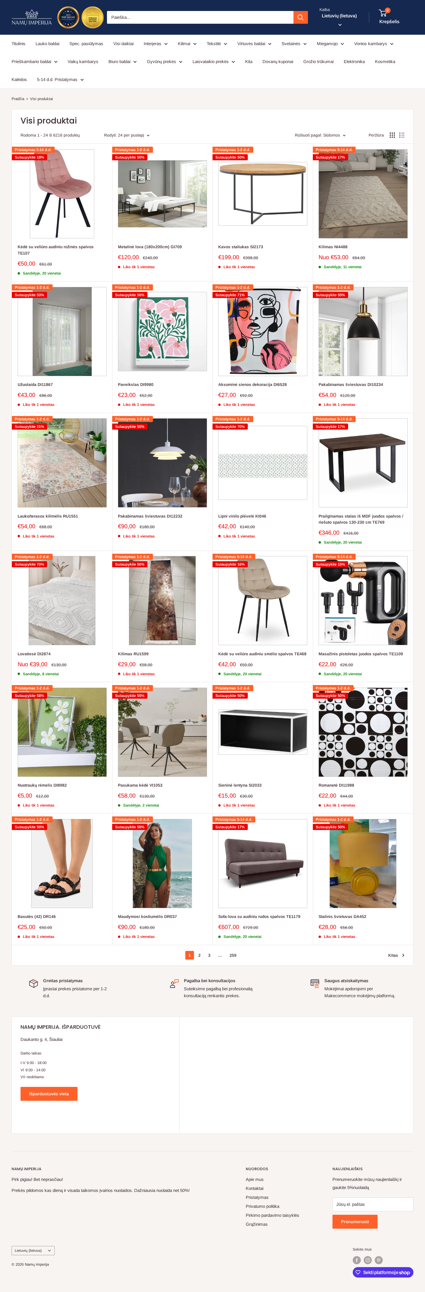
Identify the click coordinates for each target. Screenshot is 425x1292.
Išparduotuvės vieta (49, 1093)
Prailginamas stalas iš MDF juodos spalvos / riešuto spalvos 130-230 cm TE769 (361, 519)
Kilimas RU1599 (133, 653)
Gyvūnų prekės (161, 61)
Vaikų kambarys (83, 61)
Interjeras (152, 43)
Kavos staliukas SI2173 (240, 246)
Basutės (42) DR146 (37, 916)
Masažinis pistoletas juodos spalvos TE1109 (361, 653)
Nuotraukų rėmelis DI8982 (42, 785)
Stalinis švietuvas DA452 (342, 916)
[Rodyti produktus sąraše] (401, 135)
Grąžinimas (257, 1224)
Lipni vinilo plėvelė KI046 (242, 516)
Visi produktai (41, 99)
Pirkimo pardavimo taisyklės (272, 1215)
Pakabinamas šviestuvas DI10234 (351, 384)
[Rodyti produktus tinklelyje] (392, 135)
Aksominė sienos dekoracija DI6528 (252, 384)
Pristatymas (257, 1197)
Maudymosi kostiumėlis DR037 (147, 916)
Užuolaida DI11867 (35, 384)
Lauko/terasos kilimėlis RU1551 (48, 516)
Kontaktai (254, 1188)
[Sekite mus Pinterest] (379, 1260)
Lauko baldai (47, 43)
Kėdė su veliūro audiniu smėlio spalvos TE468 (262, 653)
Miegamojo (327, 43)
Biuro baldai (119, 61)
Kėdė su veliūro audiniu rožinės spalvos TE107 (56, 249)
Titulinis (18, 43)
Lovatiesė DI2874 (34, 653)
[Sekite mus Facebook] (357, 1260)
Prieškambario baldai (31, 61)
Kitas (393, 955)
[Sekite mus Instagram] (368, 1260)
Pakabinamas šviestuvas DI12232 (150, 516)
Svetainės (291, 43)
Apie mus (255, 1179)
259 (233, 955)
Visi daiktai (123, 43)
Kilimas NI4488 (333, 246)
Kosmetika (385, 61)
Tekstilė (214, 43)
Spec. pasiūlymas (86, 43)
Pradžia (18, 99)
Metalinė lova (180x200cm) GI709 (150, 246)
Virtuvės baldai (251, 43)
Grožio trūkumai (318, 61)
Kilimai (184, 43)
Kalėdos (19, 79)
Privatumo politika (262, 1206)
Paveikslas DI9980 (136, 384)
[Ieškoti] (300, 17)
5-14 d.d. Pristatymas (57, 79)
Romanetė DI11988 (336, 785)
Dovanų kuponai (278, 61)
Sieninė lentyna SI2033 (240, 785)
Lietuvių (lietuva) (28, 1250)
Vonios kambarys (370, 43)
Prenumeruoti (355, 1221)
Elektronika (354, 61)
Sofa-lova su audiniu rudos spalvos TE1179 (259, 916)
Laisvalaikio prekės (211, 61)
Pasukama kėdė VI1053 (140, 785)
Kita (248, 61)
